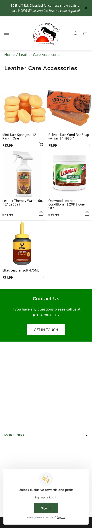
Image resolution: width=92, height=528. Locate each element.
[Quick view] (41, 144)
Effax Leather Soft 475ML (20, 270)
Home (9, 54)
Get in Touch (46, 329)
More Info (14, 435)
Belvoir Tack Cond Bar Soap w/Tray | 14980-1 (68, 136)
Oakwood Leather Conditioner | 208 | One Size (66, 204)
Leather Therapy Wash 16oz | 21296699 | (22, 202)
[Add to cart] (87, 144)
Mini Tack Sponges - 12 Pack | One (19, 136)
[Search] (75, 33)
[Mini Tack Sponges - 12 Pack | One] (23, 108)
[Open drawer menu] (6, 33)
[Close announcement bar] (85, 8)
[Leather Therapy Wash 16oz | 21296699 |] (23, 174)
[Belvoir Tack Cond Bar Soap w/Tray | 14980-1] (69, 108)
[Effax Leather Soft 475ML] (23, 243)
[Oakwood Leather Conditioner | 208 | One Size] (69, 174)
